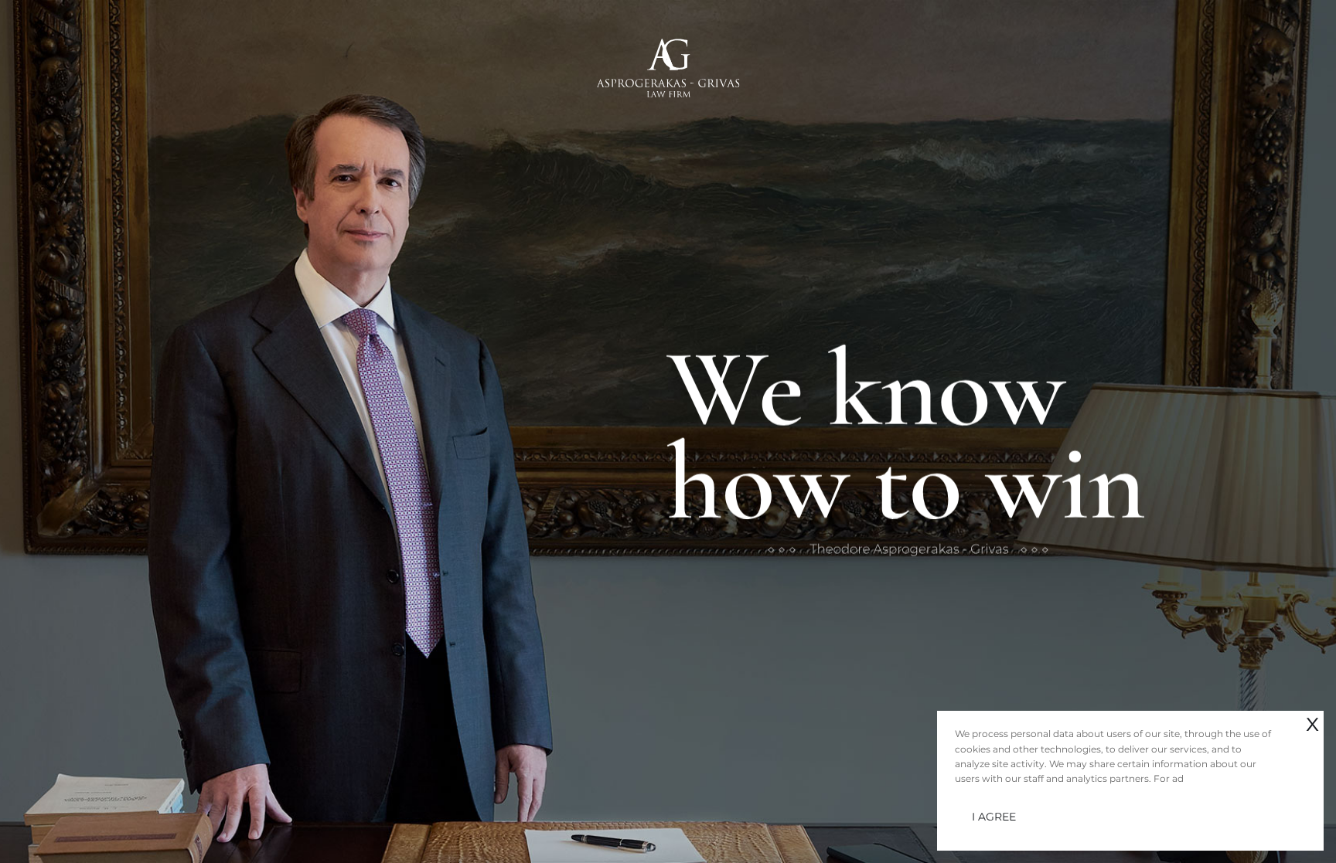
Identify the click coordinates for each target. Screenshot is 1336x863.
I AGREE (994, 817)
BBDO (143, 841)
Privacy (49, 826)
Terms (91, 826)
